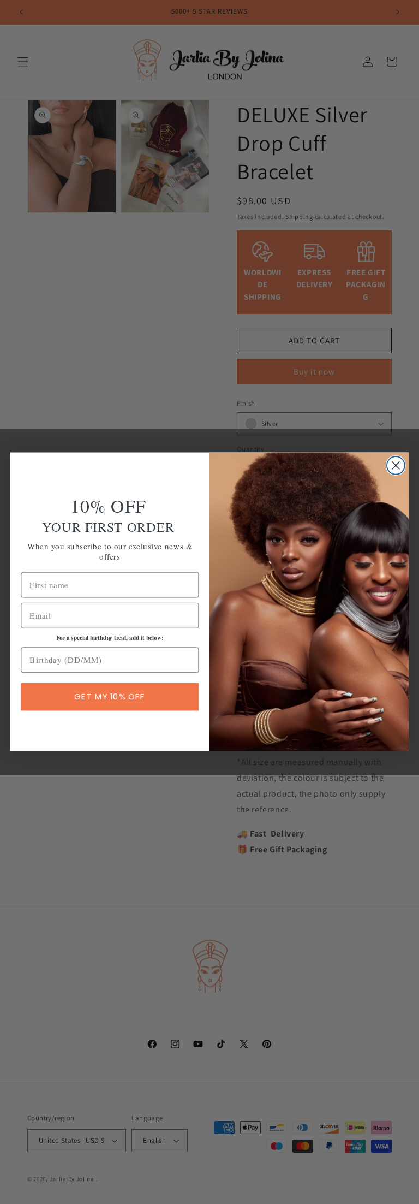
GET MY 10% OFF (109, 697)
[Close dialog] (396, 465)
